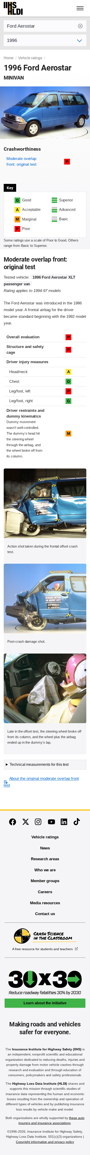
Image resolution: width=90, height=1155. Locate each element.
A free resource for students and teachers (42, 949)
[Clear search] (80, 26)
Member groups (45, 881)
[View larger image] (45, 503)
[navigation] (80, 8)
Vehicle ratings (30, 58)
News (45, 848)
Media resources (45, 903)
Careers (45, 892)
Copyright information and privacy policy (45, 1142)
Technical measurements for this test (39, 764)
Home (9, 58)
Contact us (45, 914)
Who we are (45, 870)
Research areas (45, 859)
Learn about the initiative (45, 1003)
